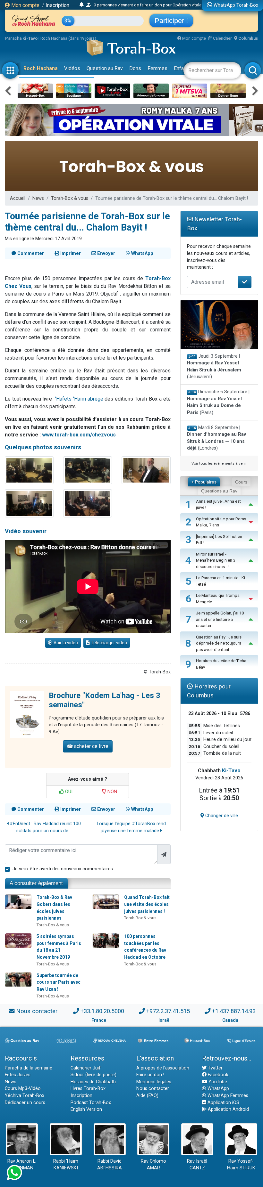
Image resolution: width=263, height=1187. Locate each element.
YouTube (217, 1082)
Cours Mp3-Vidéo (23, 1088)
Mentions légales (153, 1082)
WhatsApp (217, 1088)
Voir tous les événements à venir (219, 463)
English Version (86, 1109)
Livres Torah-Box (88, 1088)
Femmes (157, 68)
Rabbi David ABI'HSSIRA (109, 1165)
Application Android (228, 1109)
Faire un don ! (150, 1074)
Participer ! (171, 21)
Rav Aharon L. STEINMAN (21, 1165)
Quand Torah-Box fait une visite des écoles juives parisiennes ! (147, 904)
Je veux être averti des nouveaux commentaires (63, 869)
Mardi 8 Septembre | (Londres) (216, 438)
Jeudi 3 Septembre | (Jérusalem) (214, 367)
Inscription (57, 5)
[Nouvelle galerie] (29, 470)
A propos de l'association (162, 1068)
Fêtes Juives (17, 1074)
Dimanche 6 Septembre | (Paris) (218, 402)
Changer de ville (221, 815)
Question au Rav (105, 68)
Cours (241, 481)
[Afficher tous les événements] (82, 4)
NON (111, 791)
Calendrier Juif (86, 1068)
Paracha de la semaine (28, 1068)
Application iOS (222, 1102)
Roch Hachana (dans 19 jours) (68, 38)
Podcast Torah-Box (91, 1102)
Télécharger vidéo (108, 642)
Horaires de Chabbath (93, 1082)
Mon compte (24, 5)
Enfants (182, 68)
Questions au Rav (219, 490)
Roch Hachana (40, 68)
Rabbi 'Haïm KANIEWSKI (65, 1165)
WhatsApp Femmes (227, 1095)
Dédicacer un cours (25, 1102)
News (38, 198)
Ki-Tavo (231, 771)
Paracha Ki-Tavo (21, 38)
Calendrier (222, 38)
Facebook (217, 1074)
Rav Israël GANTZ (197, 1165)
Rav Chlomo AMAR (153, 1165)
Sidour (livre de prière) (93, 1074)
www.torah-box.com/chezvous (79, 435)
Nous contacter (36, 1011)
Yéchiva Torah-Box (24, 1095)
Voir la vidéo (65, 642)
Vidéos (72, 68)
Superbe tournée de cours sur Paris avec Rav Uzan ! (59, 982)
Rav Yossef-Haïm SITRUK (241, 1165)
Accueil (17, 198)
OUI (68, 791)
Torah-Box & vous (69, 198)
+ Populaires (203, 481)
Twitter (215, 1068)
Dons (135, 68)
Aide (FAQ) (147, 1095)
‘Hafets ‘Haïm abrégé (79, 399)
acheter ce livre (90, 746)
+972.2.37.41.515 (168, 1011)
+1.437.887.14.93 (234, 1011)
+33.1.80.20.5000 (102, 1011)
